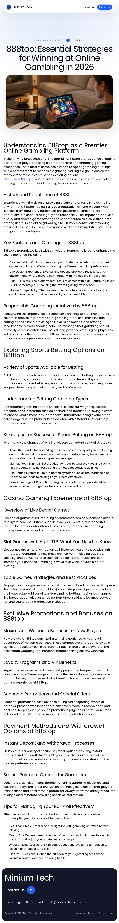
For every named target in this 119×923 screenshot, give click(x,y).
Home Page (14, 902)
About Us (80, 913)
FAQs (41, 902)
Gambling (38, 40)
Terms (101, 913)
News (29, 902)
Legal (110, 913)
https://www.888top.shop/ (21, 179)
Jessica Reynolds (78, 40)
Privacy (91, 913)
